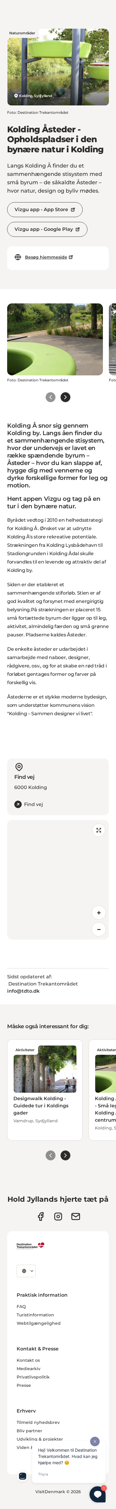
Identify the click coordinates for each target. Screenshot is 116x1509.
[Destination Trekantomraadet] (31, 1245)
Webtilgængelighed (39, 1323)
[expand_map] (98, 830)
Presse (24, 1385)
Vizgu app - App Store (41, 209)
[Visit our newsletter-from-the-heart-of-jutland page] (75, 1216)
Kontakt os (28, 1360)
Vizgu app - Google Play (44, 229)
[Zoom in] (99, 912)
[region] (58, 880)
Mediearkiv (28, 1368)
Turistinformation (35, 1315)
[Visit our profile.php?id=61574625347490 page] (40, 1216)
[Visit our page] (58, 1216)
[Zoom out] (99, 929)
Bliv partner (29, 1430)
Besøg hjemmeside (46, 257)
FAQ (21, 1306)
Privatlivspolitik (33, 1377)
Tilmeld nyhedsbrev (38, 1422)
